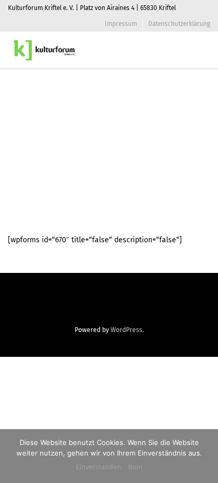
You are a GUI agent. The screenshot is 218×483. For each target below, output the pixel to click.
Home (138, 112)
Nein (135, 467)
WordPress (126, 330)
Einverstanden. (99, 467)
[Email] (109, 304)
